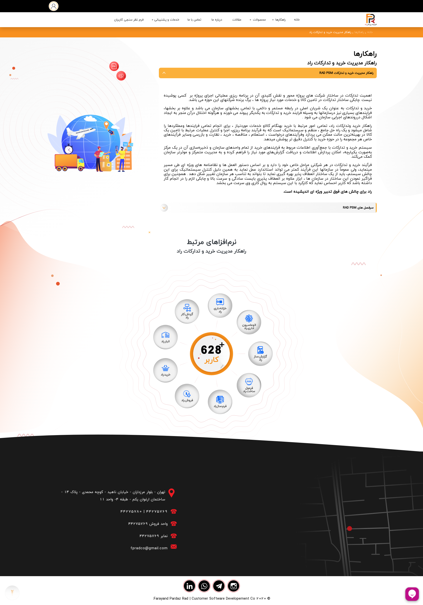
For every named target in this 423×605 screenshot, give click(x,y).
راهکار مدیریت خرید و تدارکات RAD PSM (346, 73)
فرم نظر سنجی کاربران (128, 19)
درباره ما (217, 19)
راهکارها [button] (280, 19)
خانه (297, 19)
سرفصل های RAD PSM (358, 207)
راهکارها (359, 32)
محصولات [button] (259, 19)
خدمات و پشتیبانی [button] (166, 19)
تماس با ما (194, 19)
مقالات (236, 19)
